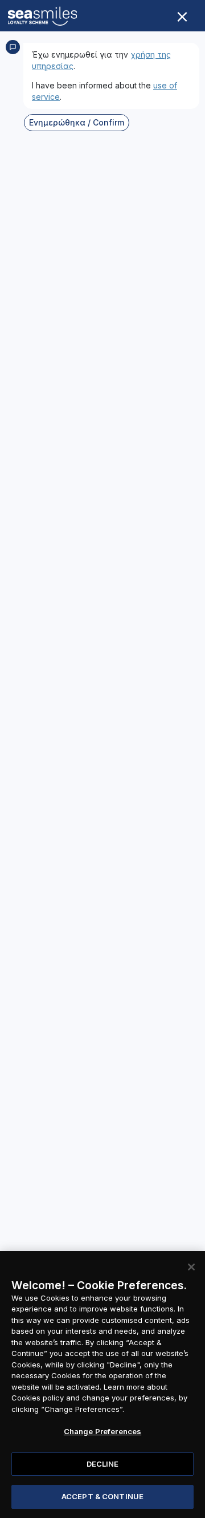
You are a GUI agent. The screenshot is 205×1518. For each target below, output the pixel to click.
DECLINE (103, 1463)
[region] (102, 1384)
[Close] (191, 1267)
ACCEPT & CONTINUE (103, 1496)
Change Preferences (102, 1431)
